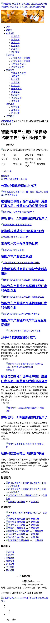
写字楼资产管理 (30, 513)
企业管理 (21, 525)
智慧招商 (15, 486)
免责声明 (10, 567)
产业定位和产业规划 (36, 489)
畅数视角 (9, 121)
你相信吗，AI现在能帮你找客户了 (24, 218)
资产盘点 (21, 537)
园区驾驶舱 (24, 531)
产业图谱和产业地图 (36, 483)
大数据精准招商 (30, 495)
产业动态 (10, 564)
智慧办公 (21, 528)
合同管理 (21, 519)
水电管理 (21, 534)
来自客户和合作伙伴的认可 (19, 243)
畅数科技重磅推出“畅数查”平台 (22, 231)
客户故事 (10, 570)
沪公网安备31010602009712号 (16, 598)
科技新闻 (10, 558)
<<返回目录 (6, 171)
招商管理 (21, 502)
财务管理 (21, 522)
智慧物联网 (24, 540)
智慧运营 (35, 519)
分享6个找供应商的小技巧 (18, 185)
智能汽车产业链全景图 (16, 256)
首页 (3, 121)
